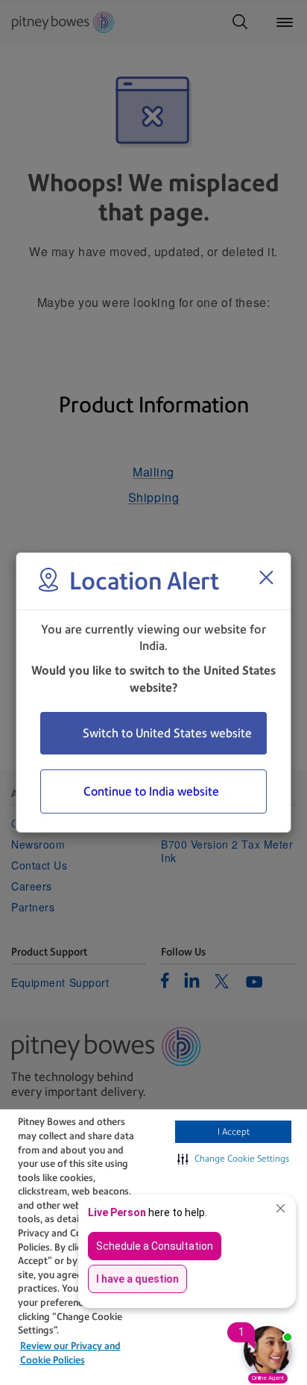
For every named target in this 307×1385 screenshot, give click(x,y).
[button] (233, 1159)
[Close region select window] (266, 577)
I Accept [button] (234, 1132)
